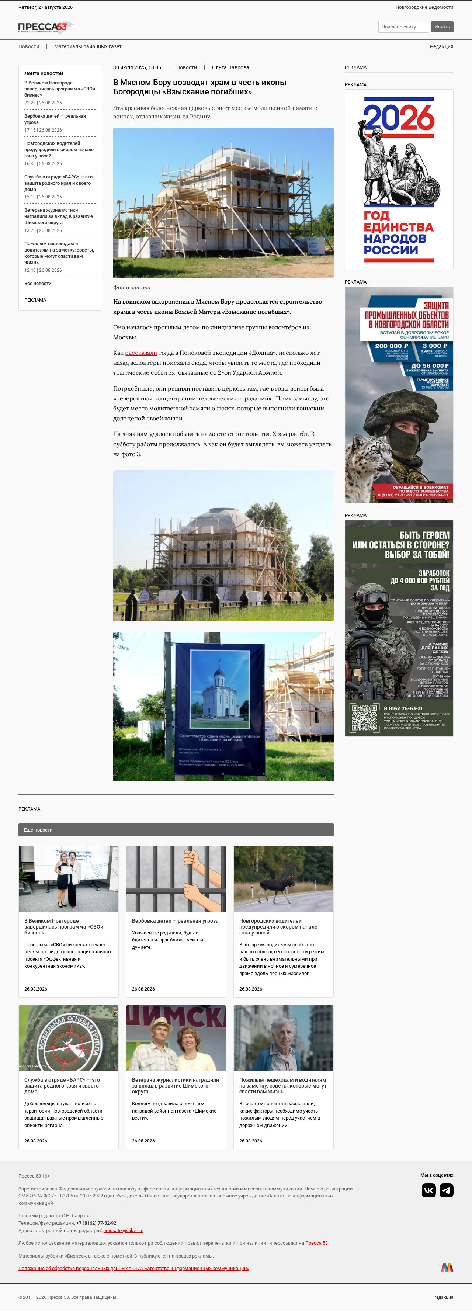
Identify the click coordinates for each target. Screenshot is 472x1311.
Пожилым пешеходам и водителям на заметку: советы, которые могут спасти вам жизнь (59, 253)
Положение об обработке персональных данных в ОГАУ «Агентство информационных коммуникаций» (133, 1268)
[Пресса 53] (116, 28)
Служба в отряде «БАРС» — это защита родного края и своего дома (58, 183)
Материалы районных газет (88, 46)
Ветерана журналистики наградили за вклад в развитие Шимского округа (58, 216)
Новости (28, 46)
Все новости (37, 283)
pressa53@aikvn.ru (123, 1230)
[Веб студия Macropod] (447, 1267)
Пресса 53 (316, 1243)
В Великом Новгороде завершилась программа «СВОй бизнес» (59, 89)
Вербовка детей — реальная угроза (175, 921)
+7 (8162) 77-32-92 (96, 1223)
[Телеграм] (447, 1190)
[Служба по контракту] (399, 628)
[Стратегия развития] (399, 180)
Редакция (442, 46)
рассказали (141, 352)
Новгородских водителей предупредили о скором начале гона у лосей (59, 150)
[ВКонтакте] (429, 1190)
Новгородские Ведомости (425, 7)
